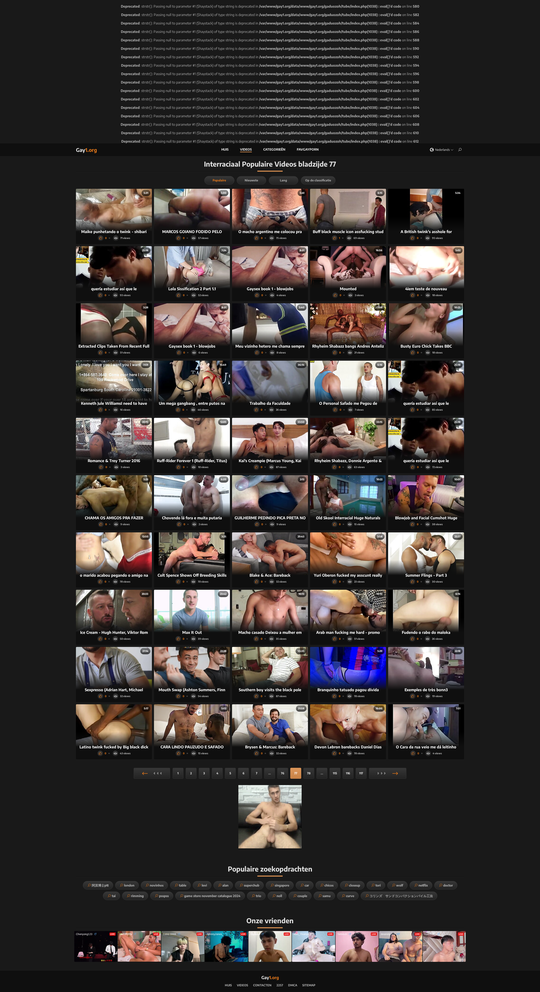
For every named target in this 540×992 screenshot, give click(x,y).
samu (327, 896)
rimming (137, 896)
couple (302, 896)
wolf (399, 885)
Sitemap (308, 985)
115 (335, 773)
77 (295, 773)
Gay (86, 150)
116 (348, 773)
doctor (448, 885)
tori (378, 885)
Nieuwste (251, 180)
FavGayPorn (308, 149)
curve (350, 896)
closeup (354, 885)
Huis (225, 149)
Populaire (219, 180)
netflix (423, 885)
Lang (283, 180)
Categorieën (274, 149)
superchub (251, 885)
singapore (282, 885)
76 (282, 773)
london (129, 885)
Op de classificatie (318, 180)
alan (225, 885)
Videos (246, 149)
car (307, 885)
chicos (328, 885)
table (182, 885)
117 (361, 773)
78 (308, 773)
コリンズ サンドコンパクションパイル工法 (401, 896)
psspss (164, 896)
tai (114, 896)
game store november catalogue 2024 (212, 896)
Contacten (262, 985)
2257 (280, 985)
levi (204, 885)
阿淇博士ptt (100, 885)
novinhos (156, 885)
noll (279, 896)
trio (258, 896)
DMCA (292, 985)
